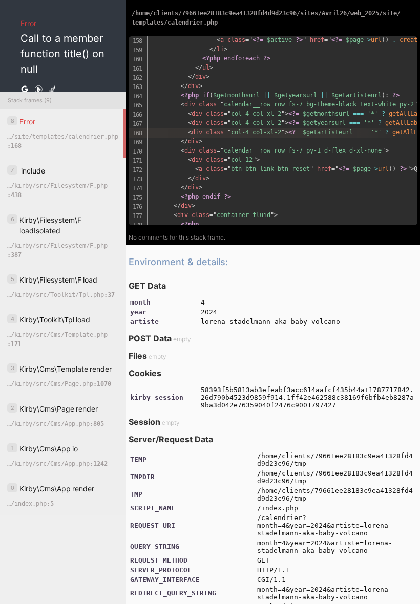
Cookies (145, 373)
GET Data (147, 286)
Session (144, 422)
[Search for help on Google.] (24, 89)
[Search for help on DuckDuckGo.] (38, 89)
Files (138, 356)
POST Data (150, 338)
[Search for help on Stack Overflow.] (52, 89)
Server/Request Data (171, 439)
